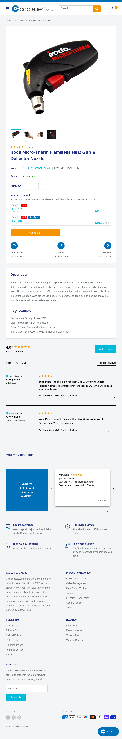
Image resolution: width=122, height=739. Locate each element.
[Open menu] (7, 8)
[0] (113, 8)
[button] (61, 147)
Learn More (72, 625)
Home (9, 20)
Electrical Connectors (77, 598)
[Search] (97, 8)
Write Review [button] (106, 349)
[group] (21, 347)
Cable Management (76, 583)
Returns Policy (13, 640)
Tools (69, 607)
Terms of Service (15, 649)
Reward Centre (74, 630)
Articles (10, 654)
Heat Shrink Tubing (76, 588)
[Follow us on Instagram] (19, 717)
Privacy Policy (13, 630)
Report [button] (68, 396)
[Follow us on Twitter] (14, 717)
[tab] (106, 363)
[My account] (107, 8)
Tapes (69, 593)
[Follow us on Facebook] (8, 717)
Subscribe (16, 697)
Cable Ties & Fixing (76, 578)
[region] (83, 487)
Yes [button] (62, 396)
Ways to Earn (73, 635)
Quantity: (16, 186)
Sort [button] (8, 363)
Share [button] (74, 396)
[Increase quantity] (42, 186)
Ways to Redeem (75, 640)
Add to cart (35, 232)
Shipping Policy (14, 645)
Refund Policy (13, 635)
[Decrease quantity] (26, 186)
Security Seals (74, 603)
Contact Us (12, 625)
